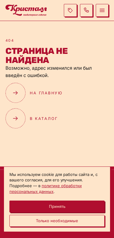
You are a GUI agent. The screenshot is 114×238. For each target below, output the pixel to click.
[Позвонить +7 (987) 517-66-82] (86, 10)
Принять (57, 206)
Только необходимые (57, 220)
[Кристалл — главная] (26, 10)
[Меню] (102, 10)
